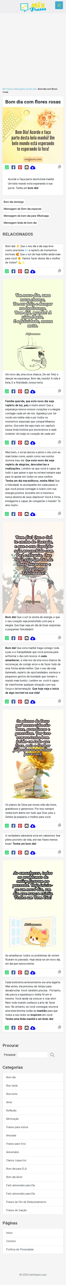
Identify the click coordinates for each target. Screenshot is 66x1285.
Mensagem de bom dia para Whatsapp (26, 215)
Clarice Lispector (16, 1160)
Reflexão (11, 1110)
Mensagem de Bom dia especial (22, 208)
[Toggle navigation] (59, 5)
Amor (9, 1102)
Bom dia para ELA (16, 1168)
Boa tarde (12, 1085)
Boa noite (11, 1094)
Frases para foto (16, 1143)
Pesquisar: (10, 1054)
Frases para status (17, 1127)
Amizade (11, 1135)
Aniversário (12, 1152)
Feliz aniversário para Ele (20, 1185)
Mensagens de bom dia (25, 89)
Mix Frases (8, 89)
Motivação (12, 1118)
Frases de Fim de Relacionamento (26, 1202)
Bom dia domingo (14, 202)
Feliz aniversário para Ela (20, 1193)
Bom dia (11, 1077)
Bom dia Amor (14, 1177)
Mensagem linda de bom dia (20, 222)
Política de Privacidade (20, 1249)
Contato (11, 1241)
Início (9, 1232)
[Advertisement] (33, 50)
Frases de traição (16, 1210)
